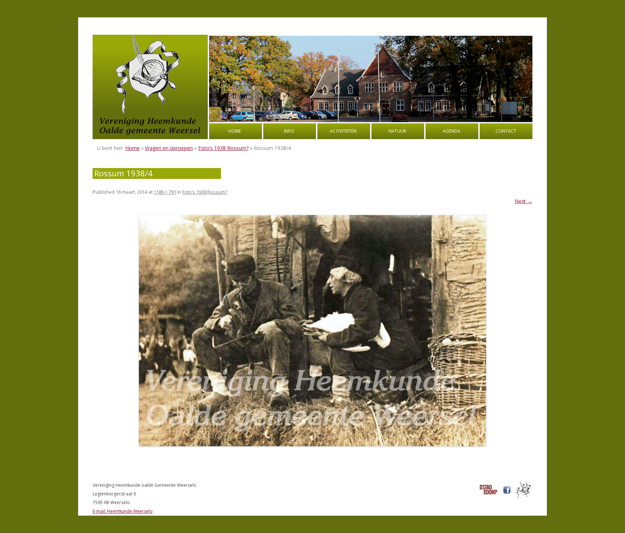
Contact (506, 131)
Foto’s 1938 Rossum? (223, 148)
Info (289, 131)
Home (234, 131)
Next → (523, 201)
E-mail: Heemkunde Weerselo (123, 511)
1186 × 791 (165, 192)
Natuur (397, 131)
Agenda (451, 131)
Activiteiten (343, 131)
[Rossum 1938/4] (312, 330)
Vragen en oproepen (169, 148)
